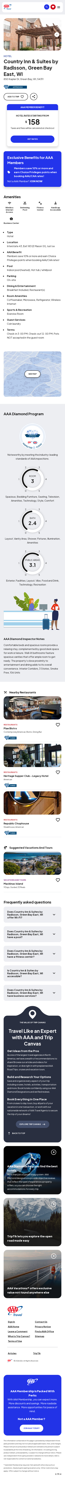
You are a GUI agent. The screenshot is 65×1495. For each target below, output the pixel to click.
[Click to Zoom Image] (32, 34)
